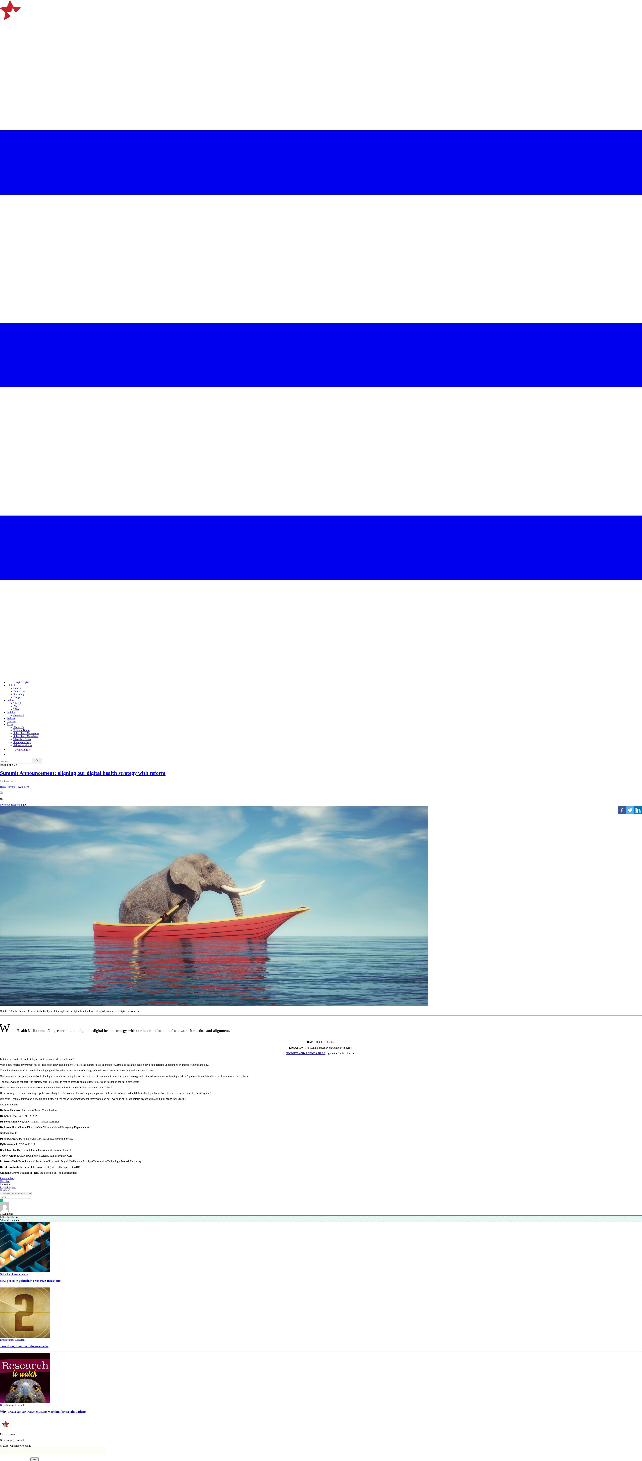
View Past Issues (22, 739)
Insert (34, 1459)
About (10, 724)
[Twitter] (630, 810)
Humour (11, 721)
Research (20, 1339)
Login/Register (22, 682)
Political (11, 700)
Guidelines (6, 1274)
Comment (18, 715)
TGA (16, 709)
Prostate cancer (20, 1274)
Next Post (5, 1181)
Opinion (11, 712)
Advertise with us (22, 745)
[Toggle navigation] (4, 32)
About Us (18, 727)
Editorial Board (21, 730)
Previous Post (7, 1178)
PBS (15, 706)
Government (22, 786)
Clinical (11, 685)
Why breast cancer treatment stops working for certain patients (43, 1411)
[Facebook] (622, 810)
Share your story (22, 742)
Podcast (11, 718)
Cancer (17, 688)
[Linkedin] (638, 810)
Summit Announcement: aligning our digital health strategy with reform (83, 773)
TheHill (17, 703)
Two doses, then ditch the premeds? (24, 1346)
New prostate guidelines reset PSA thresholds (30, 1280)
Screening (18, 694)
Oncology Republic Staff (13, 804)
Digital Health (8, 786)
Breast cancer (20, 691)
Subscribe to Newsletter (25, 736)
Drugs (16, 697)
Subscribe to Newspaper (26, 733)
